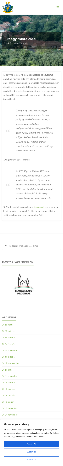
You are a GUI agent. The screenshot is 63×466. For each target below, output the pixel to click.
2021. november (9, 376)
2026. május (7, 324)
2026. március (8, 331)
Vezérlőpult (39, 207)
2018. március (8, 389)
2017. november (9, 414)
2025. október (8, 337)
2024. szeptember (10, 363)
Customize (31, 451)
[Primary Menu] (57, 7)
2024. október (8, 356)
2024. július (7, 369)
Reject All (31, 459)
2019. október (8, 382)
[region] (31, 442)
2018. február (8, 395)
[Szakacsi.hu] (7, 7)
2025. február (8, 344)
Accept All (31, 444)
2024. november (9, 350)
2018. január (8, 402)
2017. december (9, 408)
